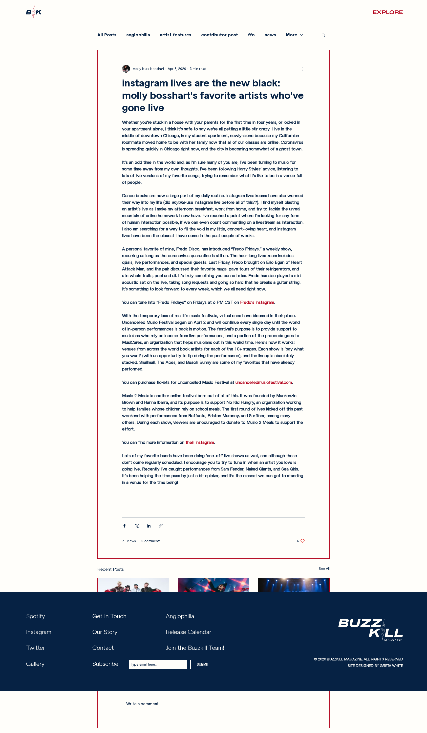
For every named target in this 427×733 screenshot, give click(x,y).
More (291, 35)
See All (324, 569)
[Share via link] (160, 525)
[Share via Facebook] (124, 525)
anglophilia (138, 35)
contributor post (219, 35)
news (270, 35)
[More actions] (302, 69)
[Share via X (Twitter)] (136, 525)
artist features (175, 35)
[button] (388, 12)
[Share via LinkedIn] (148, 525)
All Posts (106, 35)
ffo (251, 35)
